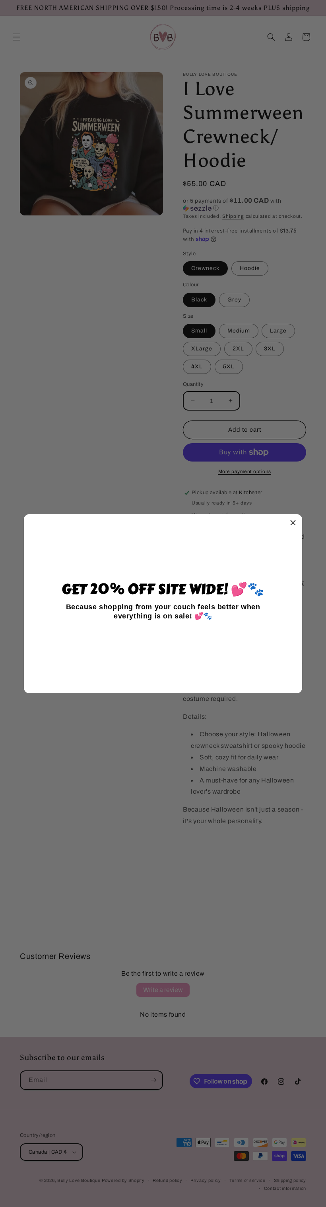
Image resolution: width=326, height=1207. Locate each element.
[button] (293, 523)
